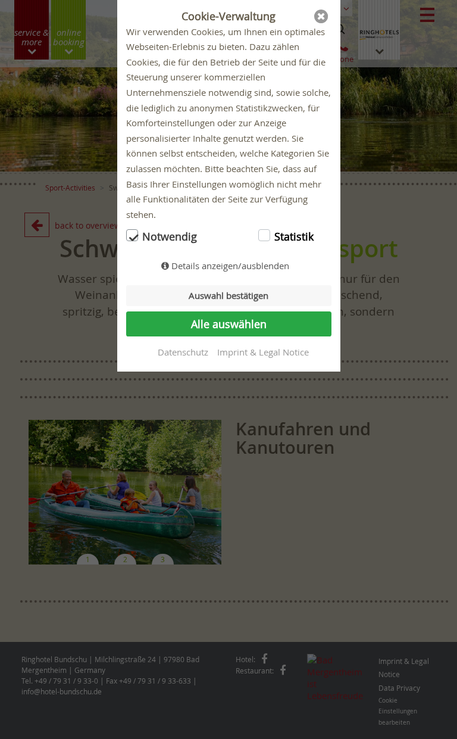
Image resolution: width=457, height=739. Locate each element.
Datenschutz (183, 352)
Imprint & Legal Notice (263, 352)
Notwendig (169, 236)
